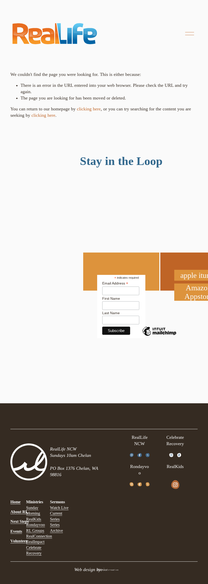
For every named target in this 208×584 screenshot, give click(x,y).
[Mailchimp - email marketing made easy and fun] (159, 335)
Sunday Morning (33, 510)
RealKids (33, 519)
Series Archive (56, 527)
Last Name (111, 313)
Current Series (56, 516)
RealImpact (35, 542)
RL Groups (35, 530)
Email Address (115, 283)
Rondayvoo (35, 525)
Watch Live (59, 508)
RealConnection (39, 536)
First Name (111, 298)
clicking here (89, 108)
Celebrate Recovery (34, 550)
